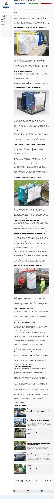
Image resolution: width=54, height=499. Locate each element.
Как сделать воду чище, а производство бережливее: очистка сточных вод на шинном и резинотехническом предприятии (39, 432)
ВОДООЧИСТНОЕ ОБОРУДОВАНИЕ (4, 16)
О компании (15, 0)
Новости (18, 0)
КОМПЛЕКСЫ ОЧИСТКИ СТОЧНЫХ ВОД (5, 33)
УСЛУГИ (2, 35)
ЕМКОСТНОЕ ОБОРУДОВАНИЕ (4, 19)
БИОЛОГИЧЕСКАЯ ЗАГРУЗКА (4, 25)
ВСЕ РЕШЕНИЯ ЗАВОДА (20, 3)
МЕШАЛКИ (3, 27)
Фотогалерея (27, 0)
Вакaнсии (34, 0)
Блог (15, 12)
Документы (22, 0)
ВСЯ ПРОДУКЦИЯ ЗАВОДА (47, 3)
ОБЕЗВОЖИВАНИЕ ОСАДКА (4, 22)
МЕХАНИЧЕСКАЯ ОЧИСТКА (4, 30)
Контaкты (30, 0)
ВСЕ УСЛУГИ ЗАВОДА (33, 3)
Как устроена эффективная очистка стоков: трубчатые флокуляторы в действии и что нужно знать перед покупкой (39, 455)
